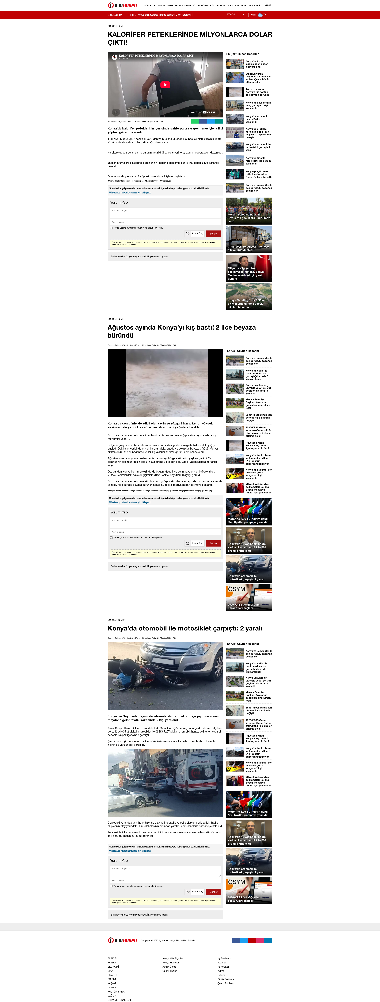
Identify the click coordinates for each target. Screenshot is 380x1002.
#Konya (111, 181)
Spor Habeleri (170, 971)
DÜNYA (205, 5)
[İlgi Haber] (122, 9)
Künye (220, 971)
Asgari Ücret (169, 966)
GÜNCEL (148, 5)
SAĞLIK (232, 5)
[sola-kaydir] (124, 14)
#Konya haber (149, 491)
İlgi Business (224, 958)
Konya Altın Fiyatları (173, 958)
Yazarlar (221, 962)
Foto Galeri (223, 966)
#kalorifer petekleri (124, 181)
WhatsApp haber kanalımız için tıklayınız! (130, 192)
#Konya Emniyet (152, 181)
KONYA (158, 5)
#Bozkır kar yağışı (195, 491)
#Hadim (125, 491)
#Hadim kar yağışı (179, 491)
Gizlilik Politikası (225, 979)
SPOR (178, 5)
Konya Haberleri (171, 962)
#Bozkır (118, 491)
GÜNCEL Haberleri (116, 26)
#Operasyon (165, 181)
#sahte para (138, 181)
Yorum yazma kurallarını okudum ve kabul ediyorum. (138, 228)
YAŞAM (112, 983)
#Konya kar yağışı (163, 491)
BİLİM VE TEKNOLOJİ (248, 5)
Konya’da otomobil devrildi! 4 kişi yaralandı (156, 14)
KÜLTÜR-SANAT (218, 5)
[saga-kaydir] (126, 14)
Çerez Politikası (225, 983)
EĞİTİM (196, 5)
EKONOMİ (168, 5)
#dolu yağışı (208, 491)
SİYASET (186, 5)
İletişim (221, 975)
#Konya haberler (135, 491)
